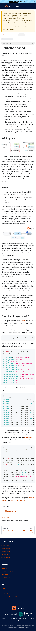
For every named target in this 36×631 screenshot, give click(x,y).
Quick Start (5, 546)
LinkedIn (4, 574)
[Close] (34, 1)
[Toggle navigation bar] (2, 6)
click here (12, 29)
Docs (17, 6)
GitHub (3, 594)
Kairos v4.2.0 (13, 2)
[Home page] (3, 34)
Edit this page (8, 518)
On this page (7, 43)
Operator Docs (6, 558)
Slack (3, 568)
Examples (4, 555)
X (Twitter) (5, 577)
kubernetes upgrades (18, 500)
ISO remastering (10, 511)
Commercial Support (8, 597)
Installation (5, 549)
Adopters (4, 591)
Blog (3, 588)
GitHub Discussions (8, 571)
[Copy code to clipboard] (32, 337)
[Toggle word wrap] (28, 337)
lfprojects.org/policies (23, 627)
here (23, 321)
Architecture (5, 552)
